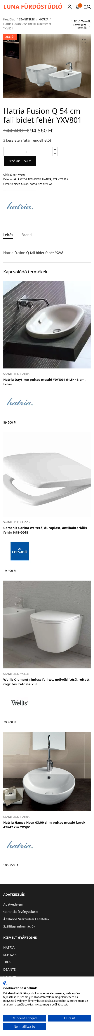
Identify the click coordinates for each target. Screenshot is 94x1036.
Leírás (8, 235)
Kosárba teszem (20, 161)
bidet (17, 184)
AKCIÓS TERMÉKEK (29, 179)
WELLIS (24, 674)
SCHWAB (10, 954)
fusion (24, 184)
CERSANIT (26, 522)
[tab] (8, 236)
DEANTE (9, 969)
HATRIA (43, 19)
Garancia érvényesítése (20, 911)
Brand (27, 235)
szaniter (43, 184)
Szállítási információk (19, 926)
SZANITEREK (27, 19)
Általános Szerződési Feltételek (26, 919)
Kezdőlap (9, 19)
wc (50, 184)
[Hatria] (19, 206)
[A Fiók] (70, 6)
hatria (33, 184)
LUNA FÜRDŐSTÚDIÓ (33, 7)
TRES (6, 962)
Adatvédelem (13, 904)
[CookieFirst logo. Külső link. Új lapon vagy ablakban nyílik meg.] (5, 983)
